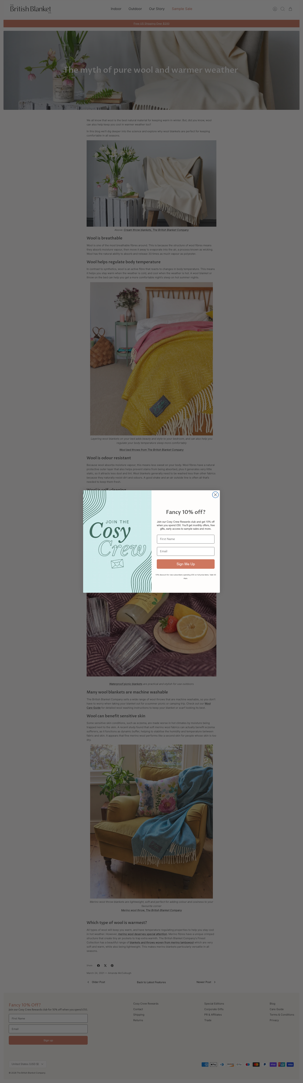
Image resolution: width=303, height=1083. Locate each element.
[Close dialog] (215, 495)
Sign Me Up (186, 564)
